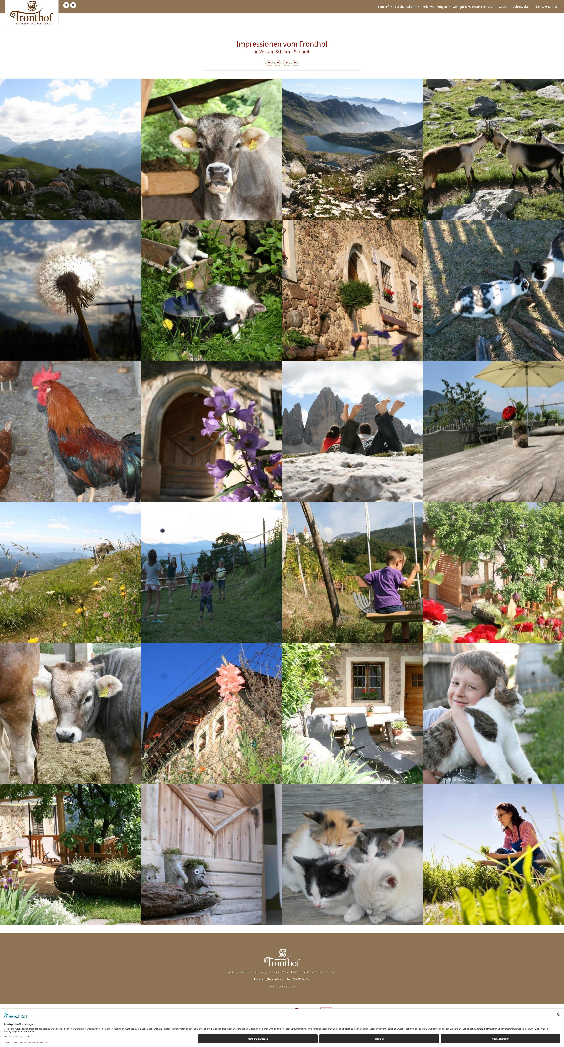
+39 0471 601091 (300, 979)
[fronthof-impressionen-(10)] (493, 924)
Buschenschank (405, 7)
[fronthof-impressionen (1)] (493, 642)
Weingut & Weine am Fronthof (473, 7)
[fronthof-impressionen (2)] (352, 783)
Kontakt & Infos (547, 7)
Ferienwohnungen (434, 7)
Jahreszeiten (522, 7)
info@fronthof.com (272, 979)
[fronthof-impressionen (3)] (493, 783)
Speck (503, 7)
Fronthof (383, 7)
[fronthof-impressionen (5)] (70, 924)
